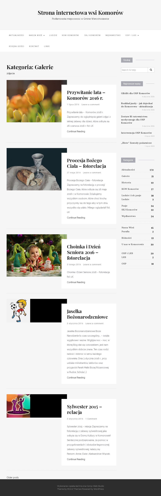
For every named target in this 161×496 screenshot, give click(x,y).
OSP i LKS (131, 35)
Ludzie (53, 35)
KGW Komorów (70, 35)
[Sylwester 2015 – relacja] (18, 405)
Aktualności (16, 35)
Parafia (125, 231)
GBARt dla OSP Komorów (135, 93)
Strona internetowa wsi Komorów (80, 12)
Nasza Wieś (36, 35)
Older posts (13, 477)
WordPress (99, 489)
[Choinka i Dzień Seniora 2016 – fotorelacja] (37, 255)
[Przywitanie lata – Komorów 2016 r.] (37, 101)
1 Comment (91, 419)
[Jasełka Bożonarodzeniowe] (18, 310)
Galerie (126, 176)
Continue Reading (76, 131)
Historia (126, 182)
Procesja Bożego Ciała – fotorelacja (86, 163)
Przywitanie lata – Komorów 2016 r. (86, 95)
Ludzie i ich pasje (131, 195)
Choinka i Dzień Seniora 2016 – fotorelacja (83, 252)
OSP (124, 263)
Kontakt (34, 46)
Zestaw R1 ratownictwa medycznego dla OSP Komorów (134, 119)
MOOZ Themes (74, 489)
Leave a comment (91, 104)
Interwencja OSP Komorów (136, 132)
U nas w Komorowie (133, 244)
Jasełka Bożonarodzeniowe (87, 314)
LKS (124, 257)
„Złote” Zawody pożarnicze (136, 142)
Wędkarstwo (113, 35)
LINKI (47, 46)
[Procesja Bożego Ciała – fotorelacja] (37, 169)
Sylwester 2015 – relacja (84, 409)
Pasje (124, 205)
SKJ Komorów (92, 35)
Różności (127, 237)
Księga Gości (16, 46)
